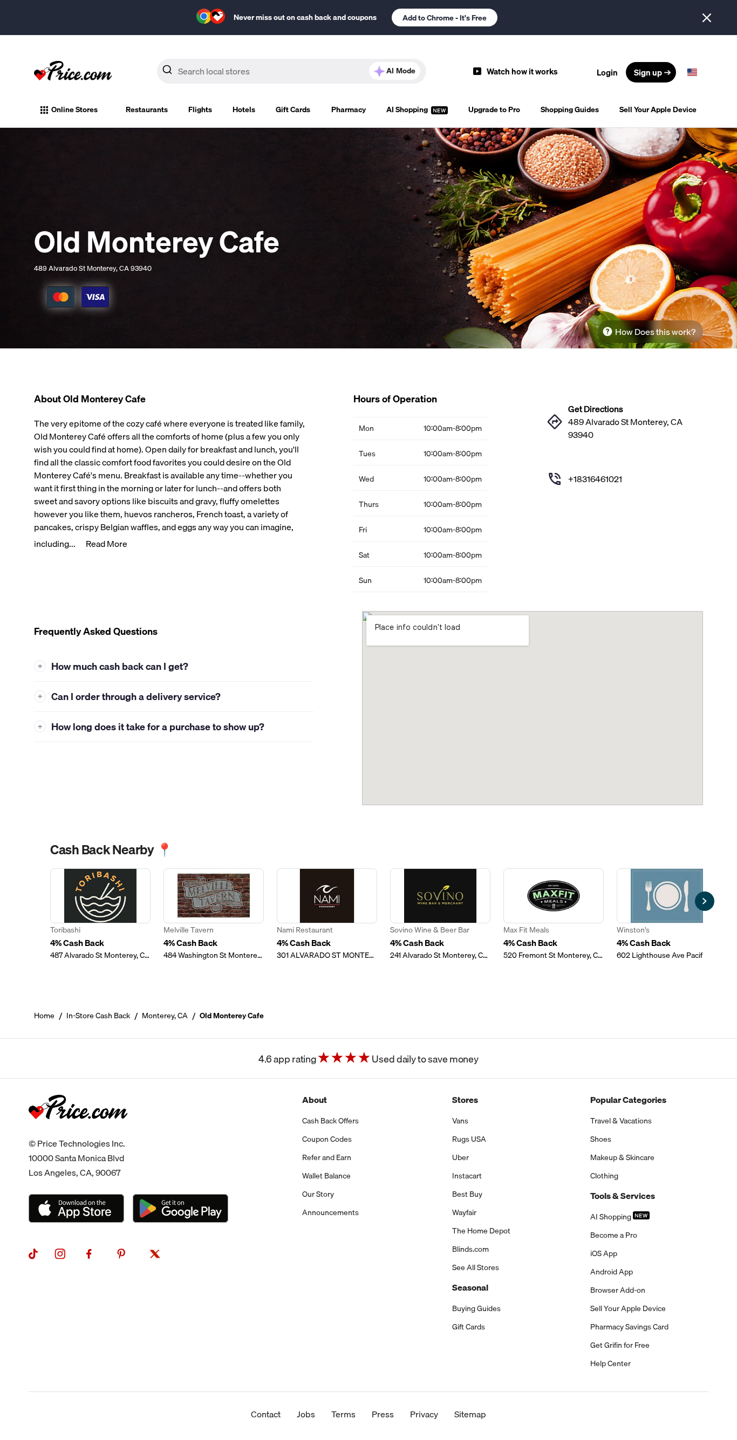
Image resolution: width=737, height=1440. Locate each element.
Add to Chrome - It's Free (444, 18)
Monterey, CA (165, 1015)
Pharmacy (348, 109)
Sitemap (470, 1414)
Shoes (600, 1139)
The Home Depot (481, 1231)
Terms (343, 1414)
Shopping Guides (570, 109)
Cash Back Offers (330, 1121)
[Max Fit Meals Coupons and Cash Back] (553, 914)
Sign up (648, 72)
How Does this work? (655, 332)
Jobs (306, 1414)
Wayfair (464, 1212)
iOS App (603, 1253)
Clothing (604, 1176)
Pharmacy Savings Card (629, 1327)
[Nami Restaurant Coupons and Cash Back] (327, 914)
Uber (460, 1157)
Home (44, 1015)
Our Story (318, 1194)
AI (400, 71)
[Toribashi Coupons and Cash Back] (100, 914)
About (314, 1100)
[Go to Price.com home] (73, 72)
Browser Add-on (617, 1290)
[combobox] (292, 71)
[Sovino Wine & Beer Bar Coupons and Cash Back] (440, 914)
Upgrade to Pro (494, 109)
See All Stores (475, 1267)
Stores (465, 1100)
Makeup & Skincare (622, 1157)
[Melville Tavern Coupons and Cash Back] (213, 914)
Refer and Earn (326, 1157)
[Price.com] (78, 1130)
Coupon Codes (327, 1139)
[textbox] (692, 72)
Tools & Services (622, 1196)
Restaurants (147, 109)
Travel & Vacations (621, 1121)
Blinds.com (470, 1249)
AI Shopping (407, 109)
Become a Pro (613, 1235)
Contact (266, 1414)
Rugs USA (469, 1139)
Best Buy (467, 1194)
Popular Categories (628, 1100)
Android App (611, 1272)
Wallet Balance (326, 1176)
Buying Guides (476, 1308)
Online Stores (74, 109)
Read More (106, 544)
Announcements (330, 1212)
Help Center (610, 1363)
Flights (200, 109)
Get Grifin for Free (620, 1345)
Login (607, 72)
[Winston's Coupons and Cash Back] (667, 914)
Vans (460, 1121)
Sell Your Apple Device (658, 109)
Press (383, 1414)
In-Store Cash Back (98, 1015)
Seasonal (470, 1287)
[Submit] (167, 72)
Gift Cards (293, 109)
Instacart (467, 1176)
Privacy (424, 1414)
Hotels (244, 109)
